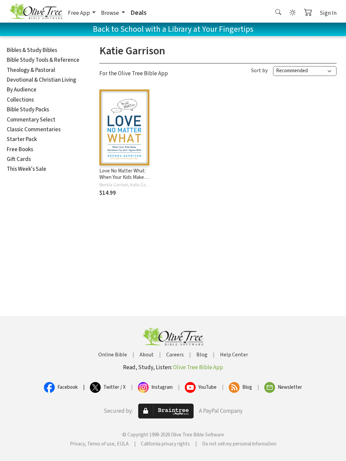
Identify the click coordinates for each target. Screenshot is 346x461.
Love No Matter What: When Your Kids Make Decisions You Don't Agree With (122, 180)
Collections (20, 100)
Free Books (20, 149)
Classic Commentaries (33, 130)
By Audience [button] (21, 90)
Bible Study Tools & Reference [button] (43, 60)
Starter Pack (22, 139)
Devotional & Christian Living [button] (41, 80)
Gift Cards (19, 159)
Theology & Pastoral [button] (31, 70)
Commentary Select (31, 120)
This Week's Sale (26, 169)
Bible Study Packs (28, 110)
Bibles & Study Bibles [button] (32, 50)
